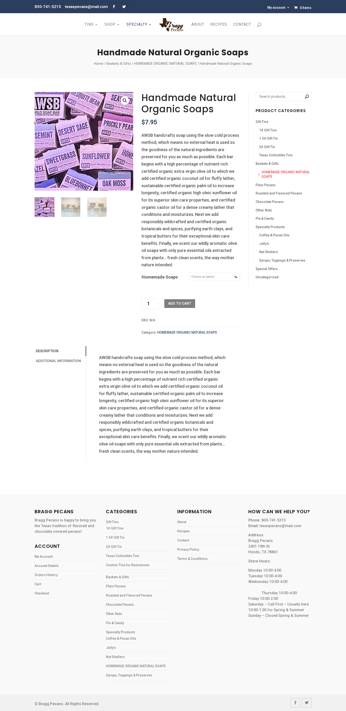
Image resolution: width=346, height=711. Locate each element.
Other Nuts (264, 210)
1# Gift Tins (268, 130)
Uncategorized (267, 277)
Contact (242, 25)
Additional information (58, 361)
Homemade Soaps (160, 277)
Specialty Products (270, 227)
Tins (89, 25)
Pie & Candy (265, 218)
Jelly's (264, 244)
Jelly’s (111, 648)
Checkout (42, 593)
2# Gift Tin (267, 147)
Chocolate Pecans (270, 202)
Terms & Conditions (192, 559)
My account (276, 7)
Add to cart (179, 303)
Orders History (46, 575)
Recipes (218, 25)
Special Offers (267, 269)
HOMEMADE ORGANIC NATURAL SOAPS (165, 63)
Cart (38, 584)
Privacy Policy (188, 549)
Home (98, 63)
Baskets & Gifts (119, 63)
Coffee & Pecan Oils (274, 235)
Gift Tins (262, 122)
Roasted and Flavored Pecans (279, 193)
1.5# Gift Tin (268, 138)
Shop (110, 25)
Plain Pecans (266, 185)
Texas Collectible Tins (276, 155)
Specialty (136, 25)
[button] (125, 100)
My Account (43, 556)
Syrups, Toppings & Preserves (282, 260)
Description (47, 351)
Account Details (47, 566)
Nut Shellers (268, 252)
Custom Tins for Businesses (127, 565)
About (197, 25)
